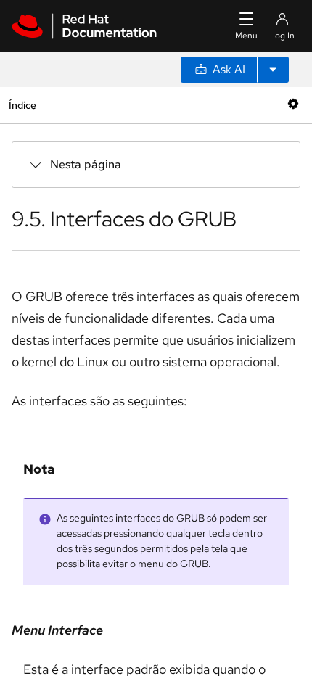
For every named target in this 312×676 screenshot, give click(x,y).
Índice (22, 105)
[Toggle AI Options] (273, 70)
